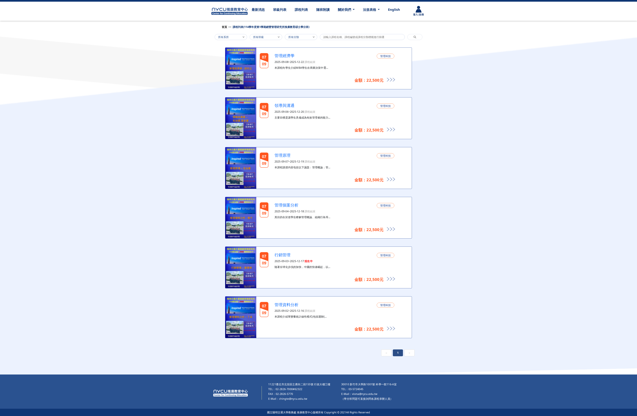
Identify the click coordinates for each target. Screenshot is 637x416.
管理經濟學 (284, 55)
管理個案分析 (286, 205)
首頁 (224, 27)
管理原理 (282, 155)
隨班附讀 (323, 9)
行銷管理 (282, 254)
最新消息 (258, 9)
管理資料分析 (286, 304)
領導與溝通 (284, 105)
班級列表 (279, 9)
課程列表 (301, 9)
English (394, 9)
